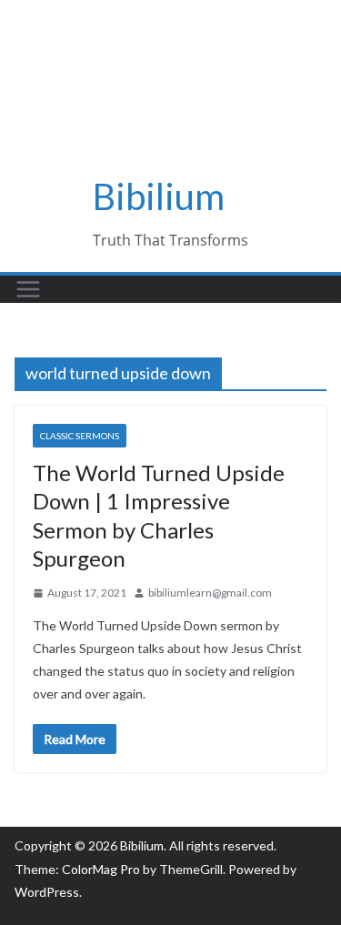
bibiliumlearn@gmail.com (210, 592)
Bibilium (159, 196)
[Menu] (28, 289)
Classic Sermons (79, 435)
